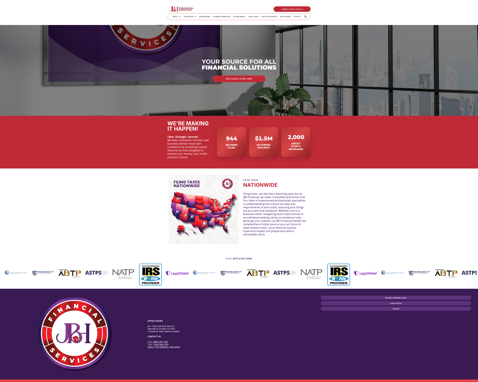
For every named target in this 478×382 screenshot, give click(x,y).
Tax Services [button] (188, 17)
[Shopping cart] (305, 16)
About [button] (176, 17)
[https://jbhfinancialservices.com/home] (181, 9)
